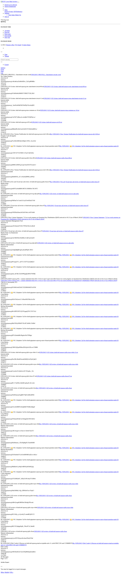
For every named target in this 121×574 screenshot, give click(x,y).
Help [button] (6, 10)
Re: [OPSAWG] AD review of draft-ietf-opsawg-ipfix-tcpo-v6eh (58, 364)
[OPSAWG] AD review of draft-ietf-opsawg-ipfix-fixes (50, 531)
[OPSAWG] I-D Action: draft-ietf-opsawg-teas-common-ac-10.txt (59, 110)
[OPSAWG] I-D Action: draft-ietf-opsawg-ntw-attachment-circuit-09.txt (65, 86)
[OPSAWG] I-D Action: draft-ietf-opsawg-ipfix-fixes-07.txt (54, 376)
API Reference (17, 11)
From (2, 69)
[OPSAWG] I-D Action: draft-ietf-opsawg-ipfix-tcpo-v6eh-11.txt (58, 352)
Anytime (7, 30)
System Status (26, 45)
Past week (8, 34)
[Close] (1, 566)
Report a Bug (10, 45)
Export (7, 64)
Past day (7, 32)
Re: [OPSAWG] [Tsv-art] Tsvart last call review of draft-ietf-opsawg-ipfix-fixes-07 (74, 182)
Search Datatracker (10, 6)
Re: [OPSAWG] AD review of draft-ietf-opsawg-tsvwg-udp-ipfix (59, 193)
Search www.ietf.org (11, 5)
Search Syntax (9, 11)
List (2, 73)
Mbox (2, 572)
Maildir (7, 572)
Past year (7, 37)
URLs (11, 572)
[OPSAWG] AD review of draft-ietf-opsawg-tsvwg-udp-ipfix (55, 243)
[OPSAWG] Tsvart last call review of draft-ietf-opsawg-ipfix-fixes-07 (63, 231)
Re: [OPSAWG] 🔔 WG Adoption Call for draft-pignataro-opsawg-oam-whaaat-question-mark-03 (89, 146)
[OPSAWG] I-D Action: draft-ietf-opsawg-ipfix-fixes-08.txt (54, 158)
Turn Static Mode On (14, 15)
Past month (8, 36)
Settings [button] (7, 13)
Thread (7, 56)
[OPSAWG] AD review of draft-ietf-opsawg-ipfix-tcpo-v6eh (55, 507)
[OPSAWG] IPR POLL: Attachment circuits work (46, 74)
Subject (3, 68)
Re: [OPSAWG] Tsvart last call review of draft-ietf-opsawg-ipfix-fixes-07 (66, 205)
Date (6, 54)
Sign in (7, 16)
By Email (18, 45)
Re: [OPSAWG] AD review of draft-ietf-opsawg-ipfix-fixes (54, 388)
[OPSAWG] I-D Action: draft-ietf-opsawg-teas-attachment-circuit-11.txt (64, 98)
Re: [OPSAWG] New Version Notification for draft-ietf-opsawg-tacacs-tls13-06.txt (75, 134)
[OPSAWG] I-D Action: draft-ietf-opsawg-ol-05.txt (46, 122)
